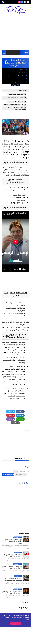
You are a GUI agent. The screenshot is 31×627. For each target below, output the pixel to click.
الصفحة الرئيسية (22, 73)
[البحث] (3, 2)
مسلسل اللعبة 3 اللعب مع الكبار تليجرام (18, 82)
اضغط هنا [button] (26, 619)
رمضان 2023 (23, 79)
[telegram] (25, 2)
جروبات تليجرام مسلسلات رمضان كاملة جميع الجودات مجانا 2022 (13, 579)
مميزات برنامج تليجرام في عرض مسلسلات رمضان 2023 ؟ (17, 108)
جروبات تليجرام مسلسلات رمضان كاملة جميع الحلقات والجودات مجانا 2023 (12, 541)
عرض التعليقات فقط (20, 475)
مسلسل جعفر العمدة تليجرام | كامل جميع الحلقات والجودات (12, 592)
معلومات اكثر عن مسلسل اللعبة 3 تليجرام (16, 98)
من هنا (18, 305)
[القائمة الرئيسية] (4, 52)
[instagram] (19, 2)
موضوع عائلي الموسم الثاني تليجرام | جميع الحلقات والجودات (12, 567)
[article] (15, 442)
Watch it (8, 347)
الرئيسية (24, 53)
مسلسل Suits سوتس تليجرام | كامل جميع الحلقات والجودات (12, 555)
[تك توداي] (15, 10)
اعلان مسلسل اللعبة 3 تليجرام (16, 102)
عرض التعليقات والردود (7, 475)
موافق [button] (15, 623)
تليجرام (9, 76)
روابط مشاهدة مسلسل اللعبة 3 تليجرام (13, 105)
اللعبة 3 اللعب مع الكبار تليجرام (19, 76)
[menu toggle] (28, 2)
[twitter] (22, 2)
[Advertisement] (15, 32)
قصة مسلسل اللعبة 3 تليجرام (16, 94)
